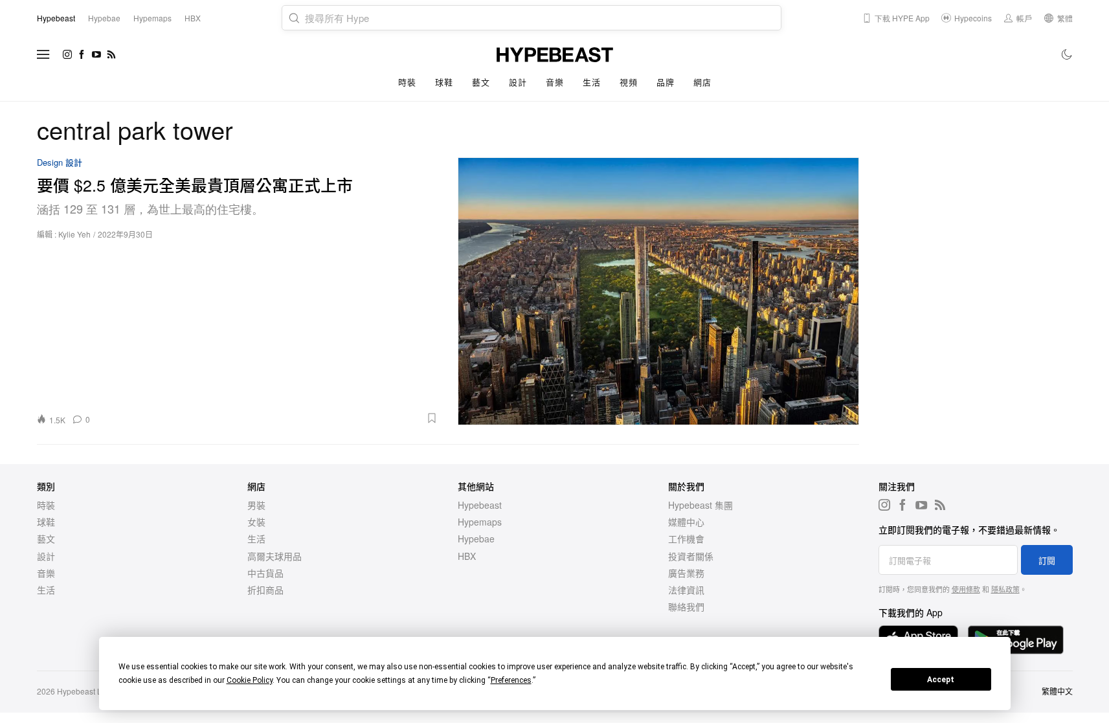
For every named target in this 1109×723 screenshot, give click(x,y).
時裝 (407, 82)
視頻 (628, 82)
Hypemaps (480, 521)
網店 (702, 82)
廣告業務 (686, 572)
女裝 (256, 521)
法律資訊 (686, 589)
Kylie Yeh (74, 233)
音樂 (554, 82)
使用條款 (966, 589)
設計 (517, 82)
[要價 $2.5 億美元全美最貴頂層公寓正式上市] (658, 291)
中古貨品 (265, 572)
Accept (940, 679)
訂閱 (1046, 560)
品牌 (665, 82)
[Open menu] (43, 54)
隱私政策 (1005, 589)
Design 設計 (59, 162)
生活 (591, 82)
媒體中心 (686, 521)
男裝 (256, 504)
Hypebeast (480, 504)
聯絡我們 (686, 606)
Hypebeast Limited (90, 690)
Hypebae (476, 538)
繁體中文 (1057, 690)
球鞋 (444, 82)
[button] (268, 418)
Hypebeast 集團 (700, 504)
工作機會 (686, 538)
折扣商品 (265, 589)
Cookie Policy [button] (250, 680)
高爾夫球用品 (274, 556)
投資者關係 (690, 556)
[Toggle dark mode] (1067, 54)
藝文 (480, 82)
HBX (467, 556)
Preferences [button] (511, 680)
